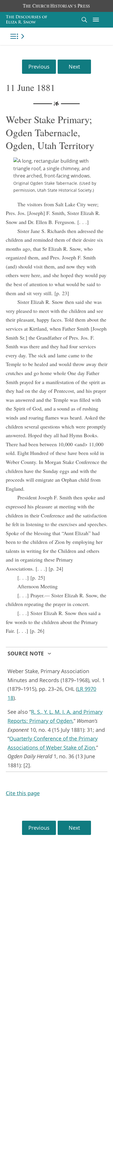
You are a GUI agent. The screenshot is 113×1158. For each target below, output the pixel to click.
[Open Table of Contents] (18, 36)
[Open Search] (84, 20)
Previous (39, 66)
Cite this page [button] (23, 793)
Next (74, 66)
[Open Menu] (96, 20)
